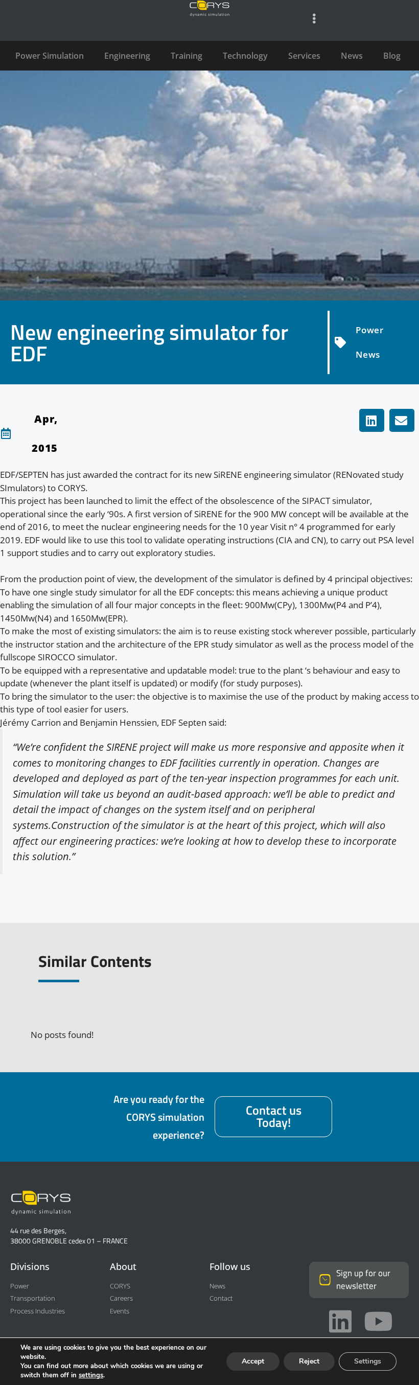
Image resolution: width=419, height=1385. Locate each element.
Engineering (127, 55)
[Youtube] (378, 1321)
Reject (309, 1361)
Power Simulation (49, 55)
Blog (392, 55)
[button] (371, 420)
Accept (253, 1361)
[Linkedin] (340, 1321)
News (352, 55)
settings (91, 1375)
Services (304, 55)
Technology (245, 55)
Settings (367, 1361)
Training (186, 55)
